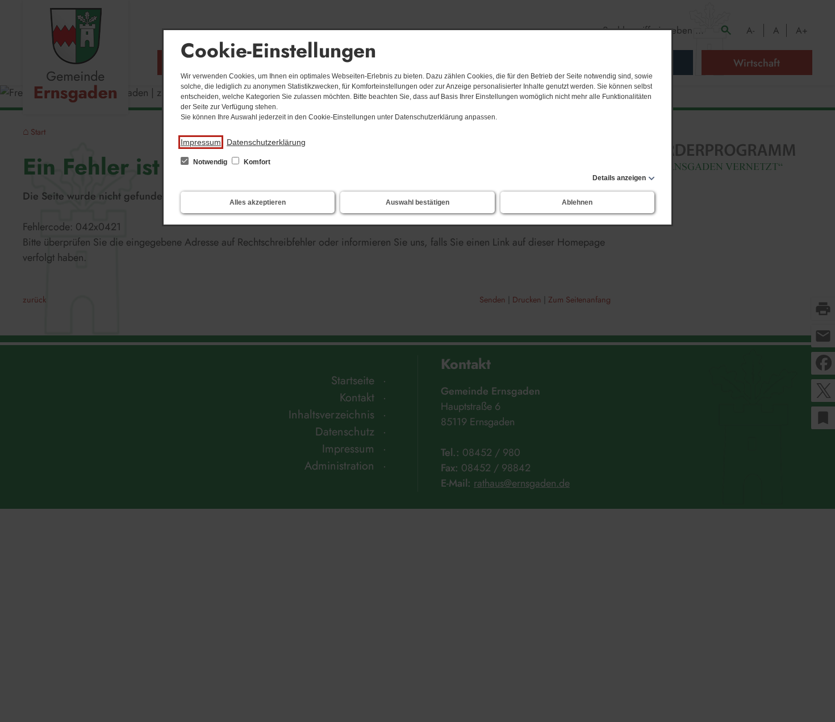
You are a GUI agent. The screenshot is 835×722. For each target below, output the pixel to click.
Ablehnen (577, 202)
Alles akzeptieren (257, 202)
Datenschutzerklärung (266, 142)
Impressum (201, 142)
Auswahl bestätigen (417, 202)
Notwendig (210, 162)
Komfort (256, 162)
